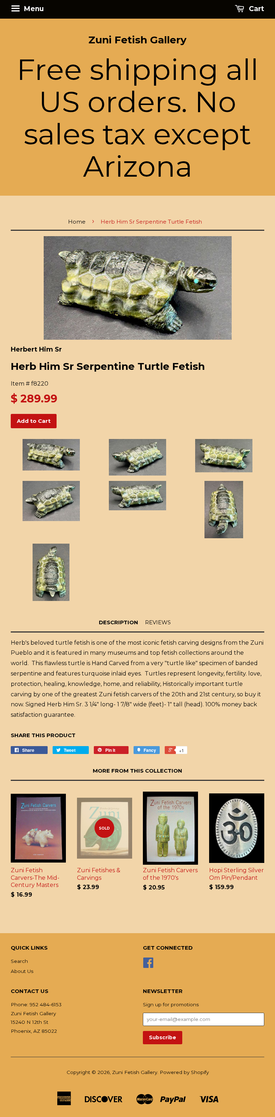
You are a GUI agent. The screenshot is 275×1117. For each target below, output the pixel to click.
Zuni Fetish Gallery (137, 40)
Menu (33, 9)
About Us (22, 971)
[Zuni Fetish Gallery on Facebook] (148, 965)
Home (77, 221)
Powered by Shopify (184, 1072)
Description (118, 622)
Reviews (158, 622)
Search (19, 961)
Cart (255, 9)
